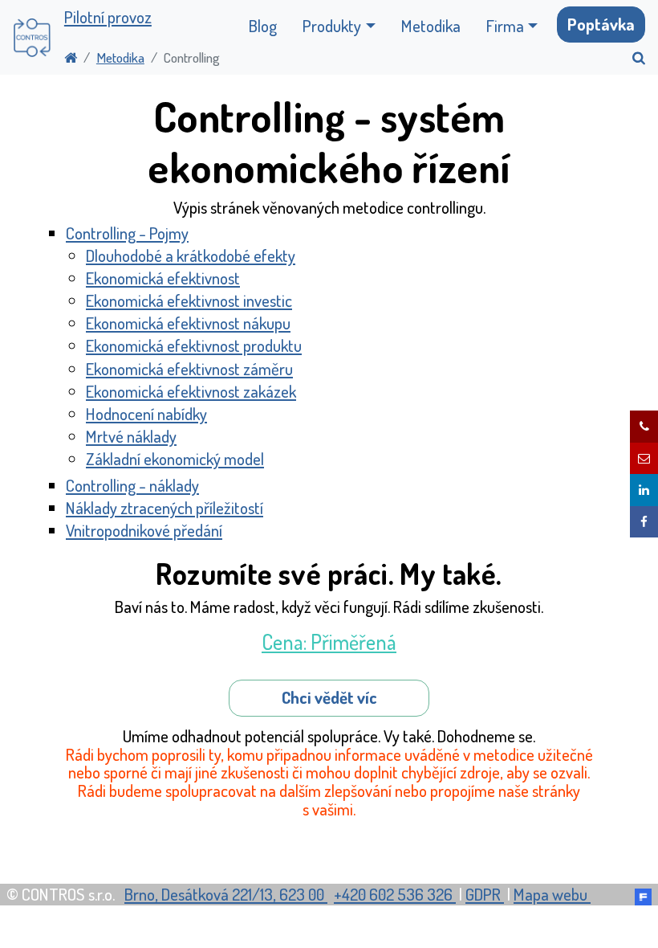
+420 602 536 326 (395, 894)
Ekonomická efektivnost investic (189, 300)
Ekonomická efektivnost (163, 278)
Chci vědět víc (329, 697)
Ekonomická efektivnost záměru (189, 368)
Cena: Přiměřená (329, 641)
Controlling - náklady (132, 485)
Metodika (431, 25)
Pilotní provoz (108, 16)
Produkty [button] (332, 25)
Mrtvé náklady (131, 436)
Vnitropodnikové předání (144, 530)
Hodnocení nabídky (146, 413)
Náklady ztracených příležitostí (164, 507)
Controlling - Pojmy (127, 233)
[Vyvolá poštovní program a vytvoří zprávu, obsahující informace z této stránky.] (644, 459)
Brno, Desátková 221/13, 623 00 (225, 894)
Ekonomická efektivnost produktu (194, 345)
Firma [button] (505, 25)
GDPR (484, 894)
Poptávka (601, 24)
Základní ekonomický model (175, 458)
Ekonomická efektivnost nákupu (188, 323)
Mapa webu (552, 894)
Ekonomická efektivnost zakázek (191, 391)
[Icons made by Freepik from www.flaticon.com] (643, 894)
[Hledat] (632, 57)
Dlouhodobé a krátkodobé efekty (190, 255)
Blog (263, 25)
